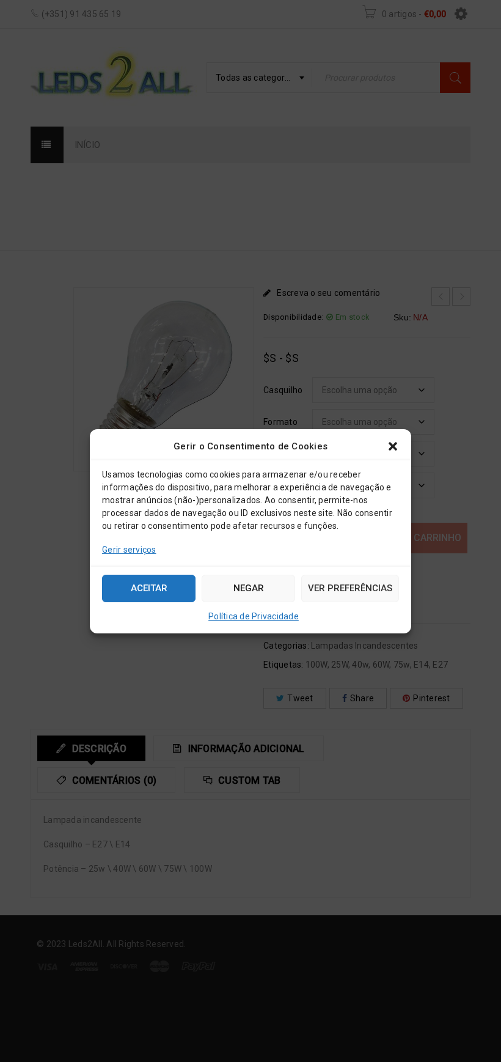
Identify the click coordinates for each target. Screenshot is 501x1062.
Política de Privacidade (253, 616)
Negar (248, 588)
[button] (393, 446)
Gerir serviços (129, 550)
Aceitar (149, 588)
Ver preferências (350, 588)
